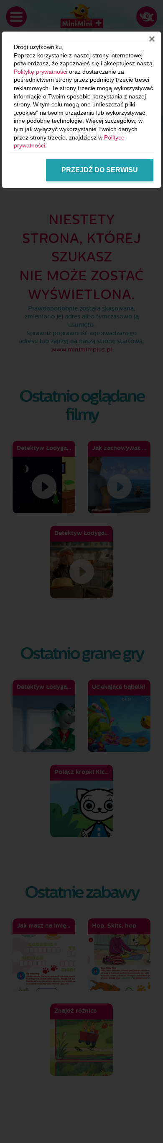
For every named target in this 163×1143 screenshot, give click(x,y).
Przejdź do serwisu (99, 169)
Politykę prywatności (40, 71)
